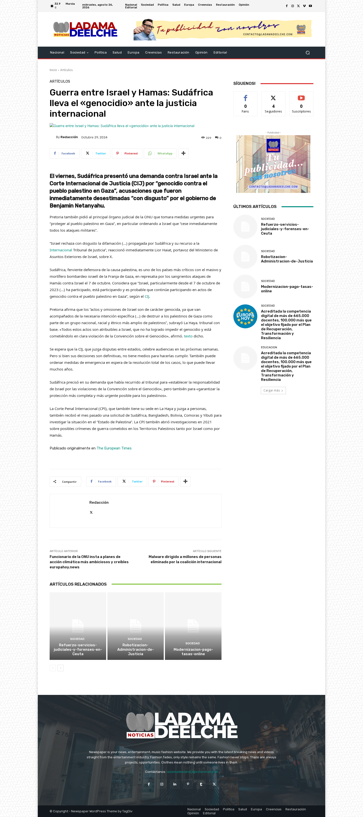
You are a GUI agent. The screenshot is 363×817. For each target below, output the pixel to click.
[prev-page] (53, 668)
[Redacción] (53, 137)
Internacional (61, 249)
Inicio (53, 70)
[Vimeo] (304, 6)
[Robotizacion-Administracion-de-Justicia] (135, 626)
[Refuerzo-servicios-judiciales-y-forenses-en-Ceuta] (78, 626)
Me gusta (245, 95)
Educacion (269, 347)
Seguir (273, 95)
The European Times (114, 448)
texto (188, 336)
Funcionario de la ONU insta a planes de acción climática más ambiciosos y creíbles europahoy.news (89, 562)
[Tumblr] (201, 784)
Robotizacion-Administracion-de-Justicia (135, 649)
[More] (183, 153)
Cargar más (271, 390)
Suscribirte (301, 95)
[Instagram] (293, 6)
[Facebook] (287, 6)
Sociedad (77, 639)
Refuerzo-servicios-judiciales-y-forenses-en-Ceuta (78, 649)
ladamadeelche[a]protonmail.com (192, 772)
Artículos (66, 70)
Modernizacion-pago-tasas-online (193, 651)
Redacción (69, 137)
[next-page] (61, 668)
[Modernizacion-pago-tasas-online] (193, 626)
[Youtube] (310, 6)
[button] (307, 52)
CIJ (147, 296)
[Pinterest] (188, 784)
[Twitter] (299, 6)
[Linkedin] (175, 784)
